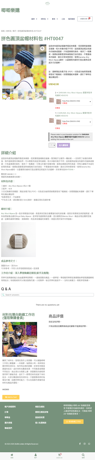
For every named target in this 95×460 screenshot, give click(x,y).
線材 (33, 19)
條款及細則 (39, 407)
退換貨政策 (39, 417)
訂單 (6, 412)
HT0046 (70, 169)
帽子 (14, 31)
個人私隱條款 (40, 423)
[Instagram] (85, 444)
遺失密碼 (8, 423)
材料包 (43, 19)
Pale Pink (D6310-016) (71, 101)
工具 (63, 19)
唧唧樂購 (10, 10)
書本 (53, 19)
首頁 (3, 31)
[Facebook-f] (80, 444)
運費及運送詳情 (41, 412)
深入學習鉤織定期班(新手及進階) (32, 273)
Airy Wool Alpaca (8, 213)
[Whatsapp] (89, 444)
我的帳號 (71, 19)
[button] (42, 48)
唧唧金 (7, 417)
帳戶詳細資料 (10, 407)
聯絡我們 (8, 428)
